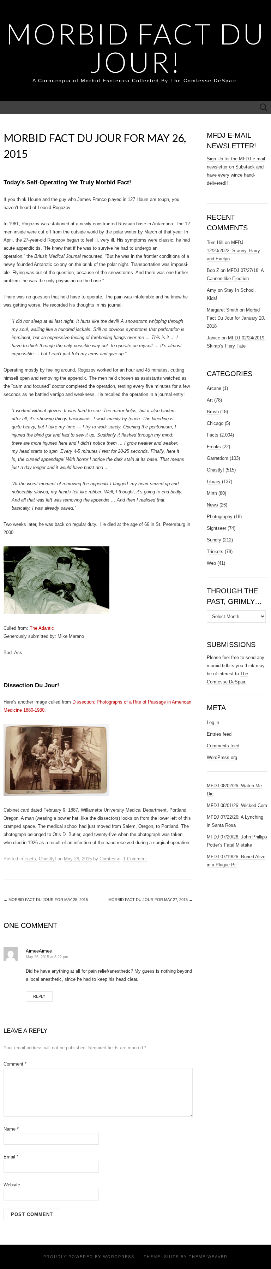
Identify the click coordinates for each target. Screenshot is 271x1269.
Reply (39, 996)
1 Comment (135, 858)
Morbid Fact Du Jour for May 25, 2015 (46, 899)
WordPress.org (222, 757)
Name (11, 1129)
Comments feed (223, 745)
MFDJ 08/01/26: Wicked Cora (237, 805)
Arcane (214, 388)
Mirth (212, 493)
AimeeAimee (39, 951)
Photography (220, 516)
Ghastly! (47, 858)
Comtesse (110, 858)
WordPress (118, 1257)
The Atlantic (42, 628)
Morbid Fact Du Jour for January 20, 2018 (236, 318)
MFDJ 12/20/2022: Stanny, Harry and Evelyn (233, 250)
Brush (213, 411)
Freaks (214, 446)
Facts (30, 858)
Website (12, 1184)
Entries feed (219, 734)
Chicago (215, 423)
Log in (213, 722)
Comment (15, 1064)
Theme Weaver (208, 1257)
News (212, 505)
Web (211, 563)
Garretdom (217, 458)
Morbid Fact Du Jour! (135, 48)
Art (210, 400)
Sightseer (216, 528)
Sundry (214, 539)
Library (214, 481)
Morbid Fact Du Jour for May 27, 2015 (150, 899)
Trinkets (215, 551)
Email (11, 1157)
